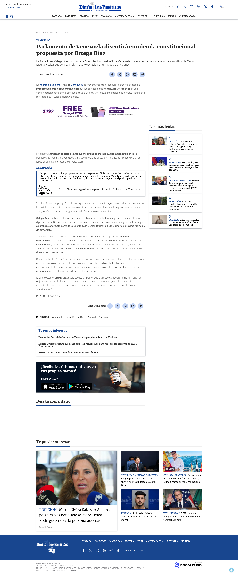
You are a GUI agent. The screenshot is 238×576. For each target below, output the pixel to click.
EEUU (94, 16)
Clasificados (186, 16)
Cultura (158, 16)
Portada (57, 16)
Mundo (172, 16)
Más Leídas (115, 541)
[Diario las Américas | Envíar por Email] (135, 74)
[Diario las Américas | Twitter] (184, 6)
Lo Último (70, 16)
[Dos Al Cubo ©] (188, 567)
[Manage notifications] (231, 570)
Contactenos (131, 550)
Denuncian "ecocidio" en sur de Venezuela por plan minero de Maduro (77, 337)
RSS (141, 550)
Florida (84, 16)
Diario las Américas (44, 32)
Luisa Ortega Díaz (75, 317)
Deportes (143, 16)
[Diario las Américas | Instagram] (191, 6)
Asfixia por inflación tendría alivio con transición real (68, 353)
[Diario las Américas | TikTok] (212, 6)
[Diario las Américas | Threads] (205, 6)
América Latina (124, 16)
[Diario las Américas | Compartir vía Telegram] (142, 74)
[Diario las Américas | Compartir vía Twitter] (119, 74)
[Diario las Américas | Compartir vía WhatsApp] (127, 74)
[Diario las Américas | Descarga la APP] (54, 387)
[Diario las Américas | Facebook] (177, 6)
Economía (106, 16)
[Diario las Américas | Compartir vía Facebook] (112, 74)
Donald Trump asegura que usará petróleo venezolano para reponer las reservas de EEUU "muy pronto (87, 345)
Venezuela (77, 84)
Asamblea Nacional (50, 84)
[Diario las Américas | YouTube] (198, 6)
